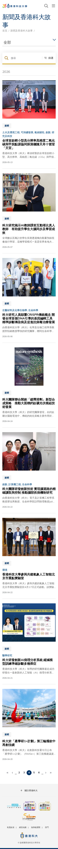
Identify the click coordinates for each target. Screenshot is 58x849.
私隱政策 (10, 827)
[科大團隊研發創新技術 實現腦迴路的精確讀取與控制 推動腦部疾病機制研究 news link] (29, 470)
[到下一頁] (45, 772)
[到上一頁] (12, 772)
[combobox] (29, 42)
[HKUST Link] (14, 6)
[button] (47, 57)
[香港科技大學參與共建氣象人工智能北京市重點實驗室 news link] (29, 556)
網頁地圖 (22, 827)
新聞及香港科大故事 (21, 30)
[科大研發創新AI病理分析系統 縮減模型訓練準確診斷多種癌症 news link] (29, 641)
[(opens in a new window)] (29, 806)
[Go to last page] (50, 772)
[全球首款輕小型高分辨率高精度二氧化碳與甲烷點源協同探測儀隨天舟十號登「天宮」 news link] (29, 122)
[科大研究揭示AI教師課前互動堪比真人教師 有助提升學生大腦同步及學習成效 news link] (29, 211)
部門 (47, 827)
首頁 (4, 30)
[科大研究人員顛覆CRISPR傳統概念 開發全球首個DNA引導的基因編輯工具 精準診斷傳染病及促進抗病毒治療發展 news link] (29, 298)
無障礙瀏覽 (35, 827)
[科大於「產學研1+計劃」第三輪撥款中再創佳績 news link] (29, 725)
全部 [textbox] (7, 42)
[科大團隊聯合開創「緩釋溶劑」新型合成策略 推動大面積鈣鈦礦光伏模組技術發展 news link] (29, 385)
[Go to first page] (7, 772)
